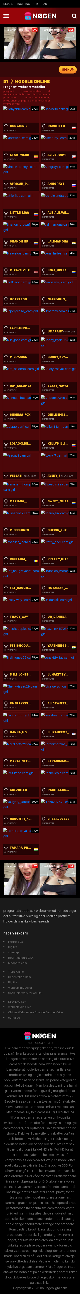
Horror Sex (15, 941)
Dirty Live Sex (17, 1001)
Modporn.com (17, 963)
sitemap (13, 952)
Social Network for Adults (25, 993)
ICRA (50, 1043)
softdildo (14, 1017)
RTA (29, 1043)
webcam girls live (19, 1007)
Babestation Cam (19, 977)
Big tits (12, 947)
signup (68, 70)
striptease (40, 4)
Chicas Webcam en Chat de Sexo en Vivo (35, 1012)
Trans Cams (16, 971)
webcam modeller (20, 987)
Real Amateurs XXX (21, 957)
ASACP (39, 1043)
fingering (23, 4)
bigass (8, 4)
